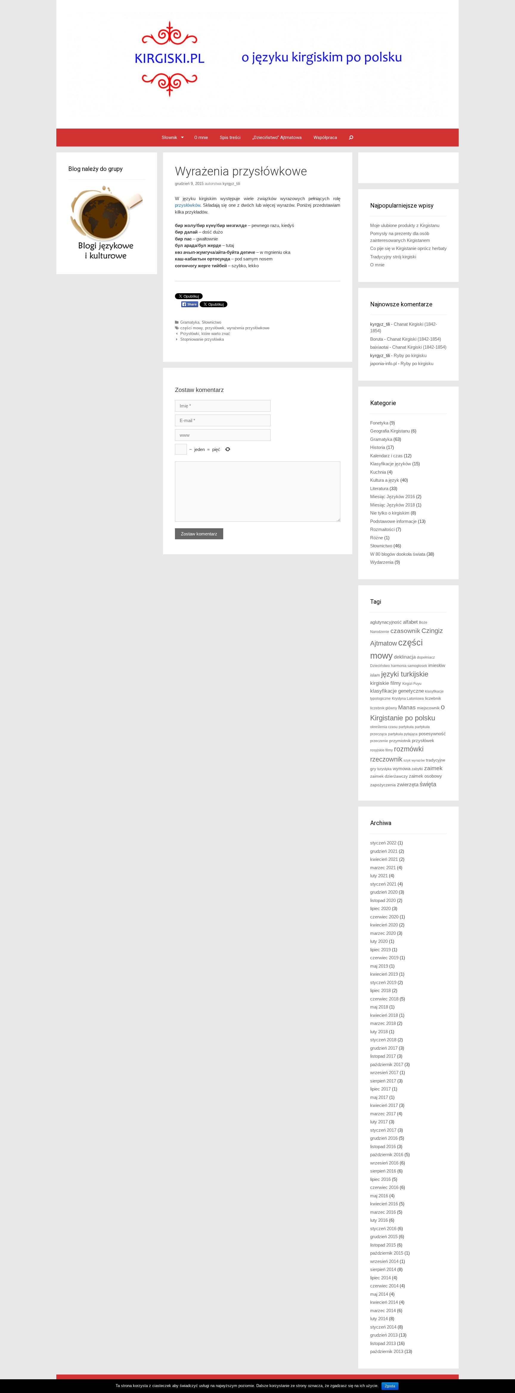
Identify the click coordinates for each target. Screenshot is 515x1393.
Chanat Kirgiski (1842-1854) (414, 339)
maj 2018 (379, 1006)
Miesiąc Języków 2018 (392, 504)
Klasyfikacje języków (390, 463)
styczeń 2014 (383, 1326)
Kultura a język (384, 480)
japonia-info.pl (383, 363)
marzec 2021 (383, 867)
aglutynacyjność (386, 622)
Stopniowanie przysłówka (202, 339)
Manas (407, 707)
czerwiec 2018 (384, 998)
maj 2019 (379, 966)
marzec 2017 (383, 1113)
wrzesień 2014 (384, 1261)
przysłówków (187, 205)
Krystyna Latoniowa (408, 698)
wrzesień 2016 (384, 1162)
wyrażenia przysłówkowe (248, 328)
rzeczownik (386, 759)
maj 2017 (379, 1097)
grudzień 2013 (384, 1335)
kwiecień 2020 (384, 924)
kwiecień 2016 (384, 1203)
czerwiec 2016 (384, 1187)
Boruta (376, 339)
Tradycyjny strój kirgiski (393, 256)
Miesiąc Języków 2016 (392, 496)
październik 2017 (386, 1064)
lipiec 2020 (380, 908)
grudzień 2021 (384, 851)
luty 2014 (379, 1318)
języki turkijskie (404, 674)
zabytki (417, 769)
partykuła (406, 727)
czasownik (405, 630)
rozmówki (409, 749)
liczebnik (433, 698)
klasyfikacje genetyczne (397, 691)
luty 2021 (379, 875)
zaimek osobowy (425, 776)
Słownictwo (211, 322)
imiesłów (436, 665)
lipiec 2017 (380, 1088)
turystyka (384, 769)
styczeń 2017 (383, 1130)
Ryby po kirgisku (410, 355)
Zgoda (390, 1386)
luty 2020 (379, 941)
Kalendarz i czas (386, 455)
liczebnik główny (383, 708)
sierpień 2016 (383, 1170)
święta (428, 784)
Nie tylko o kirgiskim (389, 512)
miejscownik (428, 708)
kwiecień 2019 (384, 974)
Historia (377, 447)
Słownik (169, 137)
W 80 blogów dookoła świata (397, 554)
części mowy (191, 328)
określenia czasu (384, 727)
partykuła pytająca (403, 734)
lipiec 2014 (380, 1277)
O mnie (201, 137)
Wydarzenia (381, 562)
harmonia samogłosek (409, 666)
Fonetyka (379, 422)
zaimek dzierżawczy (389, 776)
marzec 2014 (383, 1310)
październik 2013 (386, 1351)
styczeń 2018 (383, 1039)
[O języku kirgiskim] (257, 64)
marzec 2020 (383, 933)
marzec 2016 (383, 1212)
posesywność (432, 733)
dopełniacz (426, 657)
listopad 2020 (383, 900)
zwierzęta (407, 784)
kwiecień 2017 (384, 1105)
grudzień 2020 (384, 892)
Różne (376, 537)
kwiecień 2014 (384, 1302)
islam (375, 675)
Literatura (379, 488)
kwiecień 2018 (384, 1015)
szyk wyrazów (414, 760)
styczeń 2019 (383, 982)
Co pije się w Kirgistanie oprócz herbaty (408, 248)
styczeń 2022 (383, 842)
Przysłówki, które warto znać (205, 333)
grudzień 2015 (384, 1236)
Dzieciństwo (380, 666)
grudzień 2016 (384, 1138)
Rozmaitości (382, 529)
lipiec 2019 (380, 949)
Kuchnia (378, 472)
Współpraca (325, 137)
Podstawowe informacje (393, 521)
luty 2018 (379, 1031)
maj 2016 (379, 1195)
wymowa (401, 768)
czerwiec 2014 (384, 1285)
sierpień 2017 (383, 1080)
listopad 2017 (383, 1056)
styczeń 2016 (383, 1228)
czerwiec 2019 (384, 957)
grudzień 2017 (384, 1048)
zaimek (433, 768)
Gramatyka (189, 322)
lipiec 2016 (380, 1179)
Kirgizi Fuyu (411, 684)
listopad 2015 (383, 1244)
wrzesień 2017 (384, 1072)
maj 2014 (379, 1294)
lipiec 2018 (380, 990)
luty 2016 (379, 1220)
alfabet (410, 622)
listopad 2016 (383, 1146)
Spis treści (230, 137)
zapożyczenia (383, 785)
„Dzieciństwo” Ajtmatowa (277, 137)
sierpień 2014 (383, 1269)
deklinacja (405, 657)
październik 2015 (386, 1252)
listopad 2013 (383, 1343)
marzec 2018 (383, 1023)
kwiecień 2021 (384, 859)
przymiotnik (400, 741)
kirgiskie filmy (385, 683)
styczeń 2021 (383, 884)
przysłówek (214, 328)
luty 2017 (379, 1121)
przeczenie (379, 741)
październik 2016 (386, 1154)
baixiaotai (379, 347)
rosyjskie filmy (381, 750)
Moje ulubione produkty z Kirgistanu (404, 225)
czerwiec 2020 (384, 916)
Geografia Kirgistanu (390, 430)
